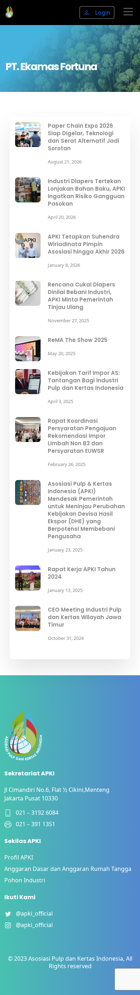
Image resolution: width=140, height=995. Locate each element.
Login (102, 12)
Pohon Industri (24, 880)
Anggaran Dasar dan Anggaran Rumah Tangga (67, 869)
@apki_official (32, 913)
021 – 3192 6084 (35, 813)
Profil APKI (18, 857)
